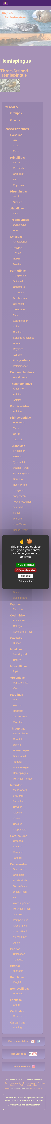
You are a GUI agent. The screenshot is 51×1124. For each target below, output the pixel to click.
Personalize (26, 576)
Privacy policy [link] (25, 581)
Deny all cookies (26, 570)
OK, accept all (26, 565)
